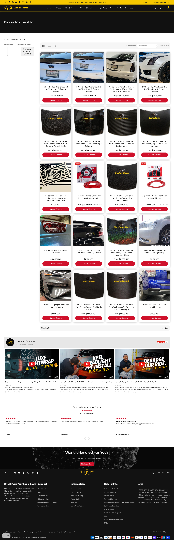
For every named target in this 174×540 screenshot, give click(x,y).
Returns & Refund (111, 489)
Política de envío (69, 532)
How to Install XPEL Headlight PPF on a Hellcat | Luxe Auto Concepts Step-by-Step (87, 382)
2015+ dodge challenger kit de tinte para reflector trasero (56, 89)
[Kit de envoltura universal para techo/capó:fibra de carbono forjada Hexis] (55, 122)
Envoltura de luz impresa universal (55, 251)
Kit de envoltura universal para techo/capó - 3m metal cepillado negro (121, 307)
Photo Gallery (76, 499)
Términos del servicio (52, 532)
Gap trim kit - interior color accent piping (154, 197)
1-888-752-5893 (162, 473)
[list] (55, 45)
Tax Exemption (43, 506)
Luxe (140, 483)
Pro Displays (109, 509)
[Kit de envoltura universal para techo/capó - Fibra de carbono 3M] (121, 122)
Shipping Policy (43, 499)
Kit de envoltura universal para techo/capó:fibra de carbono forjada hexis (55, 143)
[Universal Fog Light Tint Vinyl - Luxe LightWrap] (55, 285)
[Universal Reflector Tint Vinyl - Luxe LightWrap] (154, 285)
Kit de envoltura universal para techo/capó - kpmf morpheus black (121, 252)
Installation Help (77, 496)
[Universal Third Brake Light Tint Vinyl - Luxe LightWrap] (88, 230)
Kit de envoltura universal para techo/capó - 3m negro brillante (89, 143)
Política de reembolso (12, 532)
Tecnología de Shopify (37, 537)
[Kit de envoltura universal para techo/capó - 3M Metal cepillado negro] (121, 285)
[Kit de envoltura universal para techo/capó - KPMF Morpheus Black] (121, 230)
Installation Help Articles (113, 520)
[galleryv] (49, 45)
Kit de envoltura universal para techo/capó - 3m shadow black (121, 198)
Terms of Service (110, 499)
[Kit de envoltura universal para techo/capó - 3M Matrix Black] (88, 285)
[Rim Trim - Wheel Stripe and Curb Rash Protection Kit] (88, 176)
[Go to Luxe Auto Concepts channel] (10, 342)
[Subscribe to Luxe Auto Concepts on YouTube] (162, 342)
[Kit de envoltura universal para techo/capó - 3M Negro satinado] (154, 122)
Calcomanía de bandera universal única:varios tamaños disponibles (55, 198)
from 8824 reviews (87, 413)
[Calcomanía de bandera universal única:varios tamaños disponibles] (55, 176)
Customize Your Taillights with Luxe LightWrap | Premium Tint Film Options (31, 382)
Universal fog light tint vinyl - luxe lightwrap (56, 306)
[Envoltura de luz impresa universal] (55, 230)
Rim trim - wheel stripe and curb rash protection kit (88, 197)
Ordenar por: (131, 46)
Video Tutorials (76, 489)
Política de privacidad (32, 532)
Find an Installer (77, 492)
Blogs (106, 516)
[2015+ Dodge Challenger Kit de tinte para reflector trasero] (55, 67)
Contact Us (41, 489)
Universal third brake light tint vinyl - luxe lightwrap (89, 251)
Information (78, 483)
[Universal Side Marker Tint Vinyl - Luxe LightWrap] (154, 230)
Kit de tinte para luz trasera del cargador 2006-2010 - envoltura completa (121, 89)
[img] (87, 410)
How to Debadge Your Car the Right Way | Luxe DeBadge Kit (136, 382)
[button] (50, 8)
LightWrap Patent (77, 506)
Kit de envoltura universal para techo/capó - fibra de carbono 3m (121, 143)
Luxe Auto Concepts (25, 341)
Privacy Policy (109, 496)
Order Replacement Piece (47, 502)
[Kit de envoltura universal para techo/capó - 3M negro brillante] (88, 122)
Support (42, 483)
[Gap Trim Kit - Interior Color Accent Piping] (154, 176)
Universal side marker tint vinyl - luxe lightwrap (154, 251)
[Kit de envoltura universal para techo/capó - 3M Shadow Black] (121, 176)
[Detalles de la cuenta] (161, 8)
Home (6, 39)
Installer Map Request (112, 513)
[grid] (43, 45)
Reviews (74, 502)
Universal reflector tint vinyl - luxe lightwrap (154, 306)
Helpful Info (111, 483)
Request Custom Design (27, 51)
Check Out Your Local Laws (20, 483)
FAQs (39, 492)
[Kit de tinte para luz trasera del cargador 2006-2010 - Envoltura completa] (121, 67)
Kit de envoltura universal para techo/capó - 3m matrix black (89, 307)
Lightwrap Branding (111, 506)
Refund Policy (42, 496)
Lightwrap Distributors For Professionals (119, 502)
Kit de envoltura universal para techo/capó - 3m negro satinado (154, 143)
